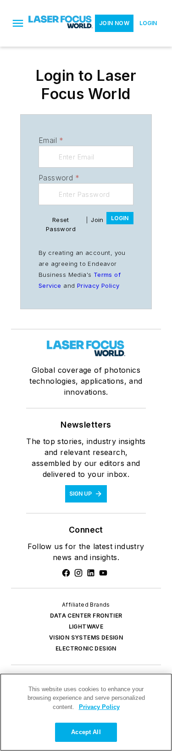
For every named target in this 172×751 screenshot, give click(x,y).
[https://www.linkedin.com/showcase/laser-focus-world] (90, 572)
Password (59, 177)
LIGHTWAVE (86, 626)
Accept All (85, 732)
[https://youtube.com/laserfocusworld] (103, 572)
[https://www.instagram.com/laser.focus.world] (78, 572)
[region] (86, 712)
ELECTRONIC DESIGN (86, 648)
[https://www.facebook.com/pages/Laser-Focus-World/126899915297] (66, 572)
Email (51, 140)
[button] (18, 23)
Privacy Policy (98, 285)
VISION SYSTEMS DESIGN (86, 637)
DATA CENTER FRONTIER (86, 615)
